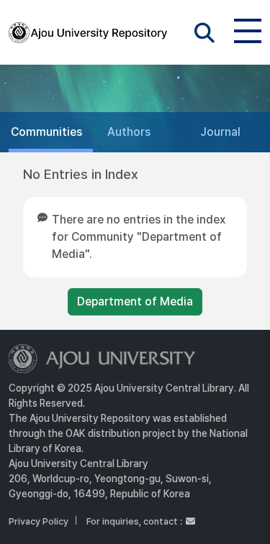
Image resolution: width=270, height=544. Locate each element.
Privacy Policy (38, 521)
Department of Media (135, 301)
